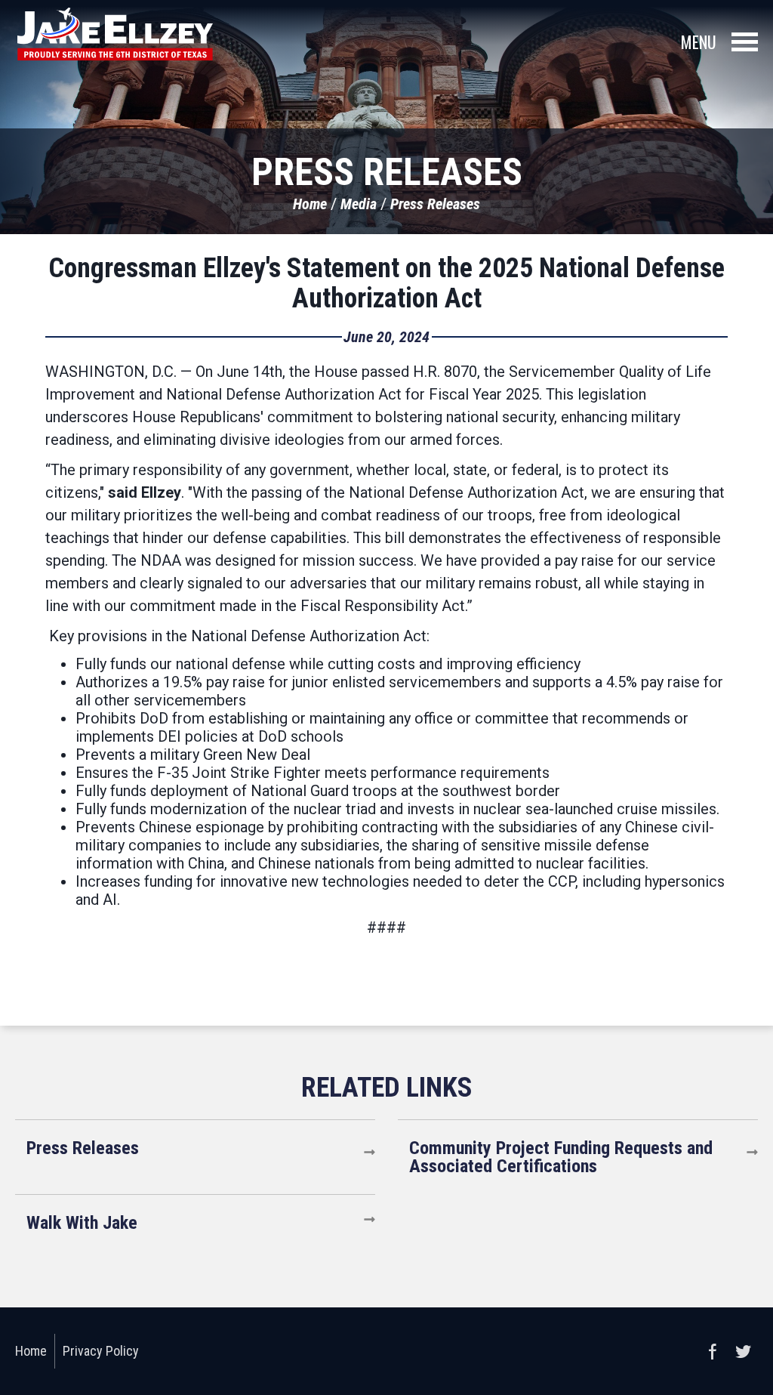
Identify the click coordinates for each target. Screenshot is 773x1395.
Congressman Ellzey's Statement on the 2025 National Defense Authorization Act (386, 283)
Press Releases (435, 204)
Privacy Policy (101, 1351)
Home (310, 204)
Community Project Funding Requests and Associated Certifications (561, 1157)
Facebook (713, 1351)
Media (358, 204)
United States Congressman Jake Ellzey (115, 34)
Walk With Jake (81, 1222)
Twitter (743, 1351)
